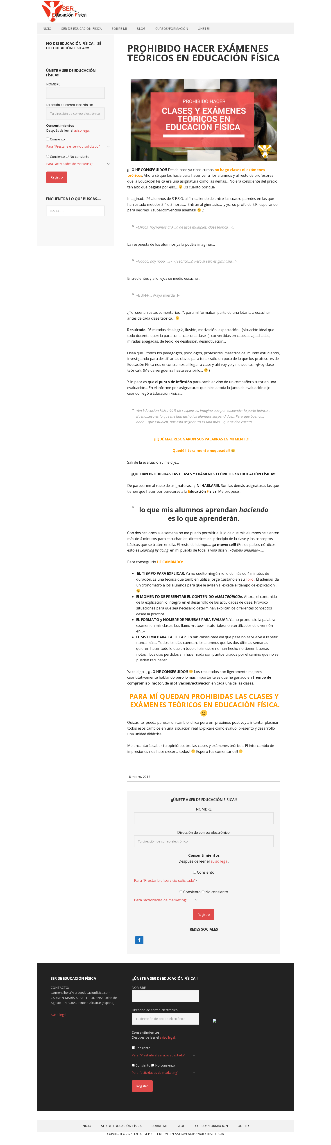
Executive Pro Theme (148, 1134)
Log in (219, 1134)
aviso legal (219, 861)
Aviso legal (58, 1014)
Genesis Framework (181, 1134)
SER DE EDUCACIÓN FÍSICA (66, 11)
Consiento (205, 872)
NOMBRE (204, 809)
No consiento (216, 891)
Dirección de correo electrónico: (203, 832)
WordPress (205, 1134)
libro (250, 579)
